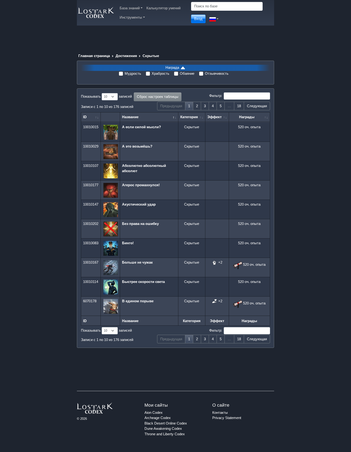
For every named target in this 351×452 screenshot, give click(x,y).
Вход (198, 19)
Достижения (126, 56)
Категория (189, 117)
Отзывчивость (217, 73)
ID (85, 117)
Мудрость (133, 73)
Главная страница (94, 56)
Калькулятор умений (163, 8)
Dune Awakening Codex (163, 428)
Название (130, 117)
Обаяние (187, 73)
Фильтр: (215, 96)
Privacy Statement (226, 418)
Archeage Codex (157, 418)
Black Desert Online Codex (165, 423)
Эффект (214, 117)
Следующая (257, 106)
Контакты (220, 412)
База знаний (130, 8)
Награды (247, 117)
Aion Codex (153, 412)
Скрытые (151, 56)
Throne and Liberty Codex (164, 434)
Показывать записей (106, 96)
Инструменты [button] (131, 17)
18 (239, 106)
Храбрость (160, 73)
